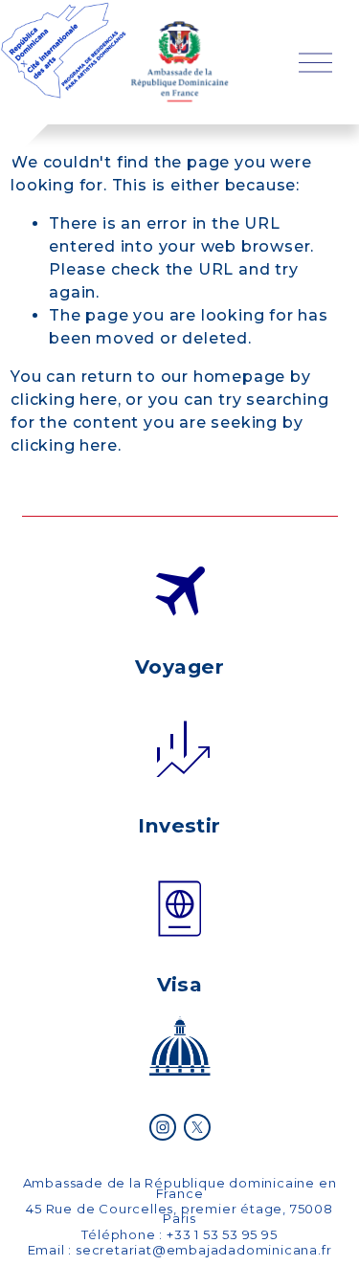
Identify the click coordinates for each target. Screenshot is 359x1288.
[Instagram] (162, 1127)
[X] (197, 1127)
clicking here (64, 399)
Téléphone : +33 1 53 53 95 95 (179, 1234)
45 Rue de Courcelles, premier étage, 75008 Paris (179, 1213)
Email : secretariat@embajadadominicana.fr (180, 1249)
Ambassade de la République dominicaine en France (180, 1187)
